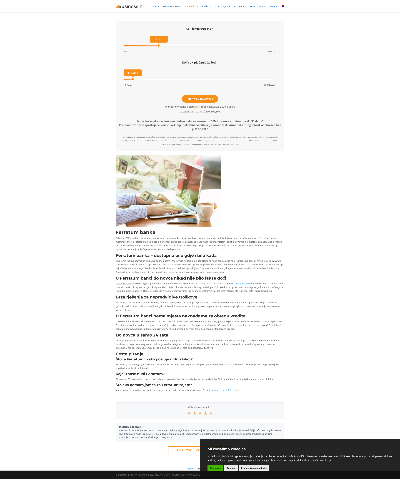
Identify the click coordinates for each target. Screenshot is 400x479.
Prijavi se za (200, 98)
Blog (272, 6)
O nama (251, 6)
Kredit (205, 6)
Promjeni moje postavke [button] (254, 468)
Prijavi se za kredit (172, 6)
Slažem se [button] (215, 468)
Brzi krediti (190, 6)
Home (190, 468)
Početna (155, 6)
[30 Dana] (133, 79)
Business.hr (124, 474)
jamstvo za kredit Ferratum (225, 390)
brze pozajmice (243, 283)
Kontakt (263, 6)
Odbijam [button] (230, 468)
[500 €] (159, 45)
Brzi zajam (238, 6)
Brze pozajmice (222, 6)
